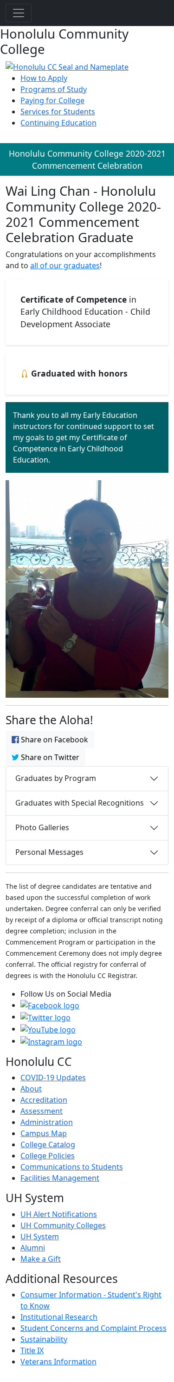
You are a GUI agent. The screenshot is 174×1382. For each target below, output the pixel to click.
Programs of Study (53, 89)
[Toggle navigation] (19, 13)
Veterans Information (58, 1361)
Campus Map (43, 1133)
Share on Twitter (49, 757)
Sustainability (43, 1339)
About (31, 1089)
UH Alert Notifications (58, 1214)
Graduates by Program (55, 778)
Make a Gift (40, 1259)
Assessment (41, 1111)
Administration (46, 1122)
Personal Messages (49, 852)
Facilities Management (59, 1178)
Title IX (32, 1350)
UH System (39, 1236)
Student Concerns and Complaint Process (93, 1328)
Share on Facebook (53, 739)
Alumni (32, 1248)
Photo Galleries (42, 827)
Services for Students (57, 111)
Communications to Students (71, 1167)
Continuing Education (58, 123)
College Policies (47, 1156)
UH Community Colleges (63, 1225)
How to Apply (43, 78)
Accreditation (43, 1100)
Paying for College (52, 100)
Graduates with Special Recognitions (79, 803)
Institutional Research (58, 1317)
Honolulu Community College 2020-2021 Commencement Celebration (87, 159)
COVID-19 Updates (53, 1077)
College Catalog (47, 1144)
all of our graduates (65, 265)
